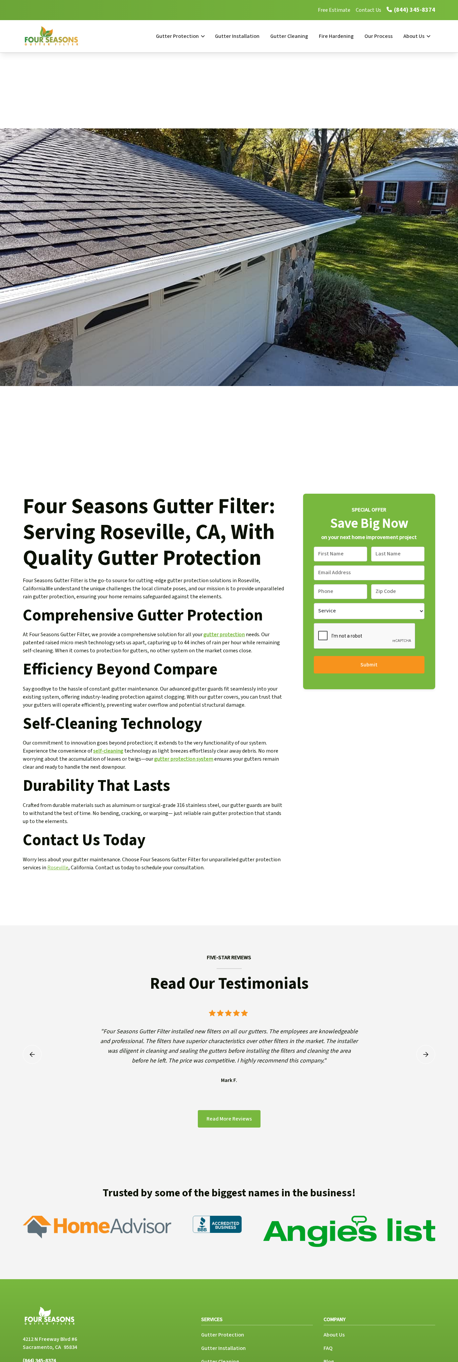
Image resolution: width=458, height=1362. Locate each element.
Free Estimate (334, 10)
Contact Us (368, 10)
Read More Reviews (229, 1119)
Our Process (378, 36)
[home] (58, 36)
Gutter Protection (177, 36)
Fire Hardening (336, 36)
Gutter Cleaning (289, 36)
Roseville (57, 867)
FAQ (328, 1348)
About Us (413, 36)
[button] (180, 36)
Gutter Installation (237, 36)
